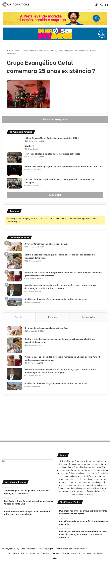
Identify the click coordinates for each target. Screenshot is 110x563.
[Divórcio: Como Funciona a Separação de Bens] (14, 246)
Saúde (56, 558)
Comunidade (13, 553)
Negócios (91, 553)
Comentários (88, 317)
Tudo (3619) (55, 195)
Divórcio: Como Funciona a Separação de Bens (46, 243)
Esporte (81, 553)
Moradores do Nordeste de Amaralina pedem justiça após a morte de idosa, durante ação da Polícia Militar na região (60, 286)
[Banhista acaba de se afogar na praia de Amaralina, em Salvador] (14, 302)
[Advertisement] (55, 417)
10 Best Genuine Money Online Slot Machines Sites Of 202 (51, 137)
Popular (19, 317)
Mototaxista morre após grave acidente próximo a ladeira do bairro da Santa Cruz (63, 166)
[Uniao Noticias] (15, 4)
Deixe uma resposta (55, 119)
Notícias (24, 553)
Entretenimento (69, 553)
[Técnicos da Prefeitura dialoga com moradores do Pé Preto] (14, 157)
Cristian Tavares (79, 549)
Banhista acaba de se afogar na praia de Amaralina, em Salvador (55, 298)
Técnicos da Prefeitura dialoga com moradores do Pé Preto (52, 153)
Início (10, 50)
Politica (100, 553)
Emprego (56, 553)
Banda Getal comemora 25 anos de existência (35, 50)
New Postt (29, 145)
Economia (34, 553)
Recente (52, 317)
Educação (45, 553)
